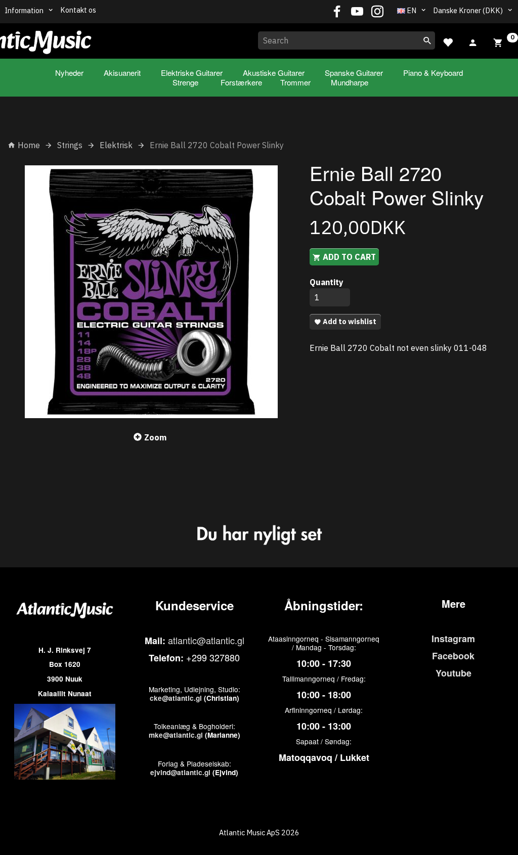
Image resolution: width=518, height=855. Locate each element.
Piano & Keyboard (433, 72)
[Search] (427, 40)
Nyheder (69, 72)
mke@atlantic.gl (176, 735)
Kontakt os (78, 10)
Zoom (155, 437)
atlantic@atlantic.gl (206, 640)
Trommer (295, 82)
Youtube (453, 673)
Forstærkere (241, 82)
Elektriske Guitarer (192, 72)
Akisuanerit (122, 72)
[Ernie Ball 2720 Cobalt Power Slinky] (151, 291)
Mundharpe (349, 82)
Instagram (453, 638)
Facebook (453, 655)
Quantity (326, 282)
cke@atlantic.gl (176, 698)
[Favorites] (447, 41)
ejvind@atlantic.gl (180, 772)
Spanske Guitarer (354, 72)
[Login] (473, 41)
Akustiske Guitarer (274, 72)
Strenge (185, 82)
